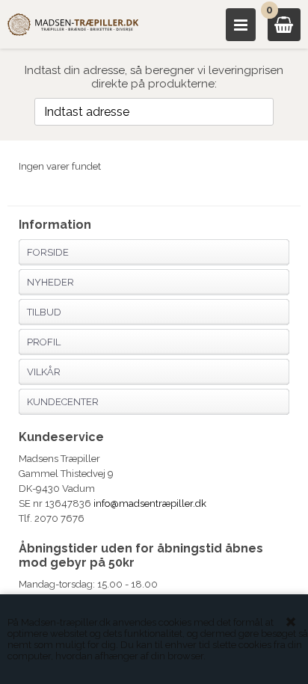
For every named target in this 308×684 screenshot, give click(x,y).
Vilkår (44, 372)
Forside (48, 252)
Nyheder (50, 282)
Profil (44, 342)
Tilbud (44, 312)
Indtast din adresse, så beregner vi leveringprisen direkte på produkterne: (154, 77)
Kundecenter (63, 401)
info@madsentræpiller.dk (149, 503)
